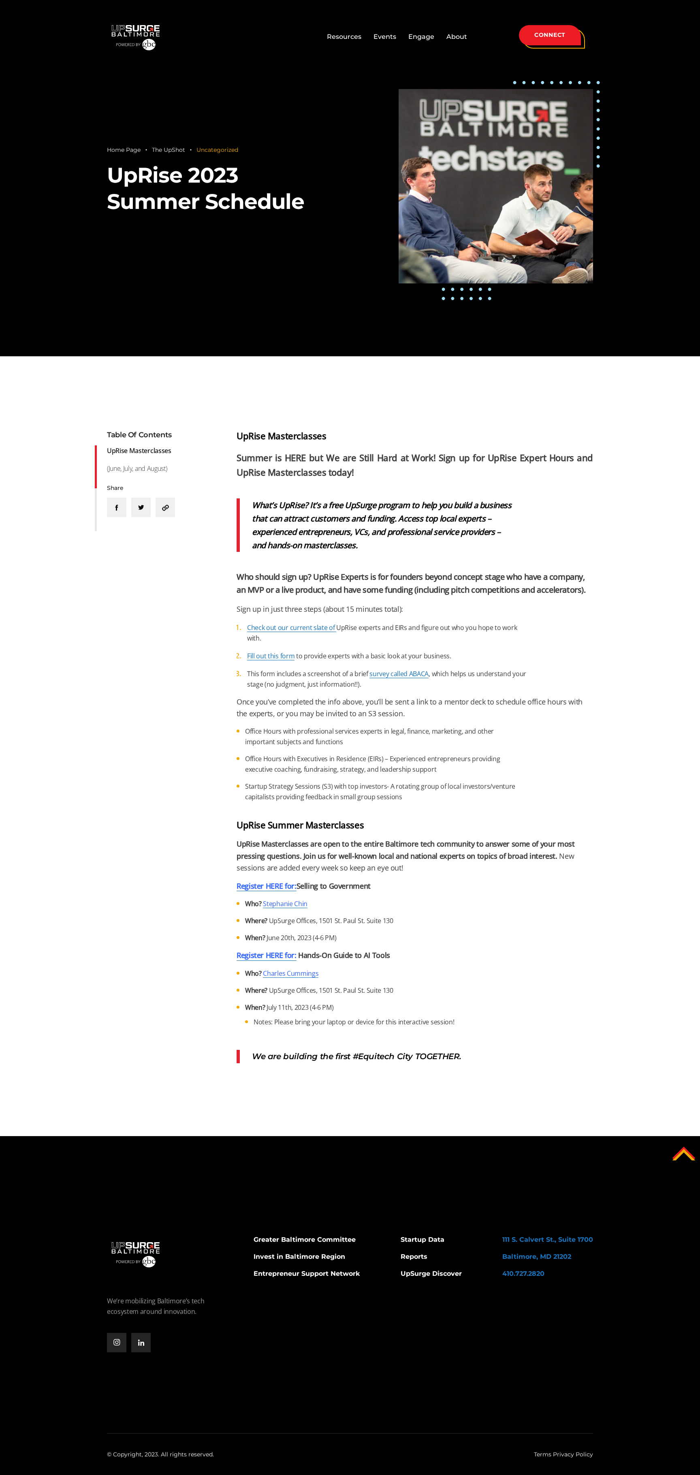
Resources (344, 36)
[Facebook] (116, 507)
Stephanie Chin (285, 903)
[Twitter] (141, 507)
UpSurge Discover (431, 1273)
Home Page (124, 149)
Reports (414, 1256)
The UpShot (168, 149)
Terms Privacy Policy (563, 1454)
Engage (421, 36)
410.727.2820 (523, 1273)
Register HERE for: (267, 955)
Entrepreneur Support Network (307, 1273)
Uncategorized (217, 149)
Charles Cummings (290, 973)
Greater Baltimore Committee (305, 1239)
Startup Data (422, 1239)
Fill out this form (271, 655)
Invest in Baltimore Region (299, 1256)
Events (384, 36)
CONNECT (550, 34)
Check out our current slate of (291, 627)
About (456, 36)
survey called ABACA (399, 673)
